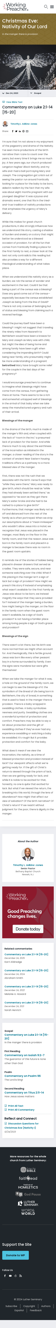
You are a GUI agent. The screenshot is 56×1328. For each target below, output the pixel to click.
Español (19, 1310)
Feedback (36, 1310)
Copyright (29, 1306)
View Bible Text (14, 102)
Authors (45, 1306)
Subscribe (11, 1306)
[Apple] (15, 1276)
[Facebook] (5, 1276)
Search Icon (46, 7)
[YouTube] (10, 1276)
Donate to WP (15, 1255)
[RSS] (20, 1276)
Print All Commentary (21, 1110)
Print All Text (15, 1106)
